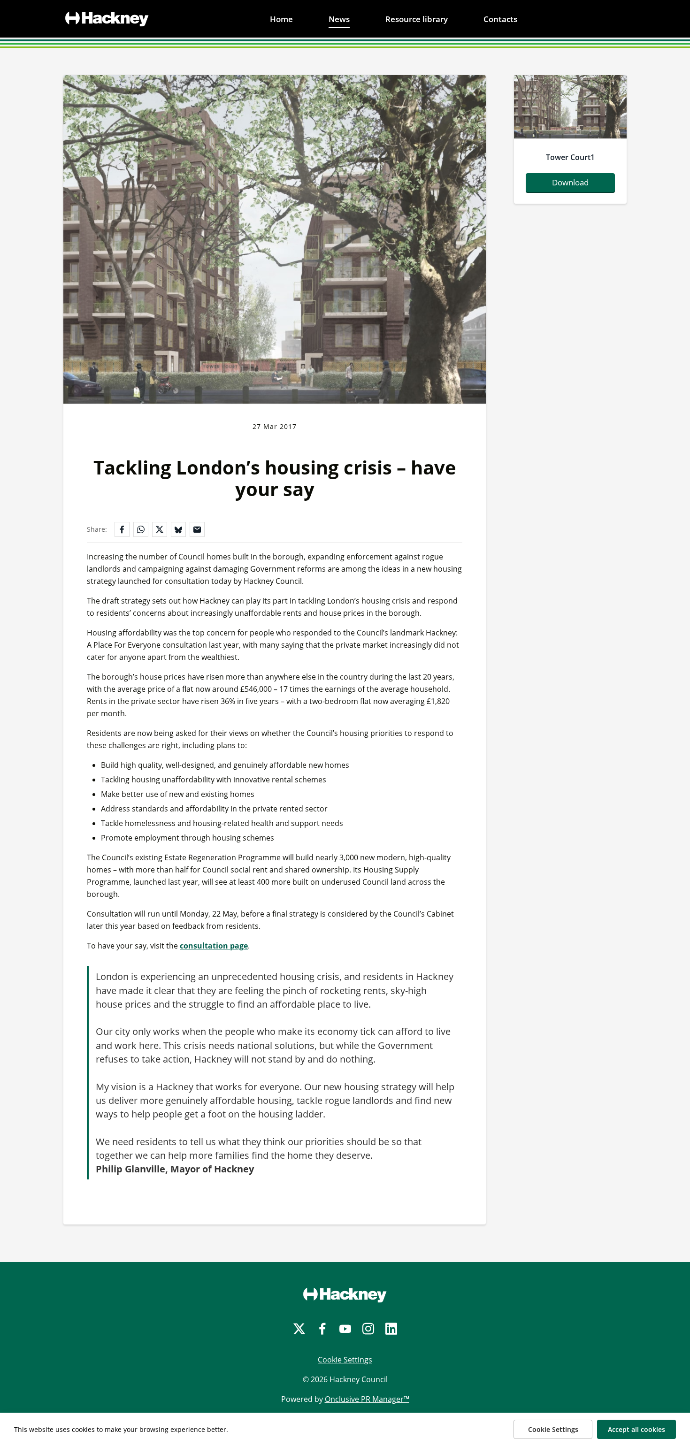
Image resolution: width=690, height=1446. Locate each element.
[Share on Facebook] (122, 529)
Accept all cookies (636, 1429)
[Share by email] (197, 529)
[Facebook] (322, 1329)
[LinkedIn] (391, 1329)
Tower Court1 (570, 157)
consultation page (214, 946)
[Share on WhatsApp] (140, 529)
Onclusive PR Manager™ (367, 1399)
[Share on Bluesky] (178, 529)
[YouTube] (345, 1329)
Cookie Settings (345, 1359)
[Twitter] (299, 1329)
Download (570, 182)
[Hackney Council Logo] (345, 1294)
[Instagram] (368, 1329)
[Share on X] (159, 529)
